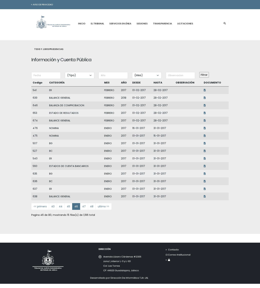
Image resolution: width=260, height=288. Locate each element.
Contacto (173, 249)
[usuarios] (169, 259)
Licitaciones (185, 23)
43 (52, 206)
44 (60, 206)
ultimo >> (103, 206)
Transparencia (162, 23)
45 (68, 206)
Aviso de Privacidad (43, 4)
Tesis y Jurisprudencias (48, 49)
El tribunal (97, 23)
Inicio (81, 23)
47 (84, 206)
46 (76, 206)
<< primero (40, 206)
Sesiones (142, 23)
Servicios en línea (120, 23)
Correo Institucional (179, 254)
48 (91, 206)
